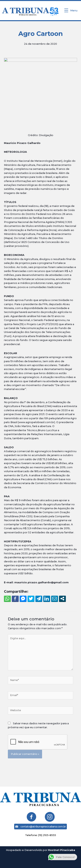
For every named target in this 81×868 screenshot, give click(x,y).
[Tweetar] (31, 599)
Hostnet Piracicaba (61, 850)
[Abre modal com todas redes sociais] (62, 599)
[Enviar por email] (54, 599)
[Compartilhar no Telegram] (38, 599)
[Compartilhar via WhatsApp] (7, 599)
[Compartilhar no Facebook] (15, 599)
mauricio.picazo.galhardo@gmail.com (41, 582)
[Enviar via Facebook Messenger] (23, 599)
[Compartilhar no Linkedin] (46, 599)
